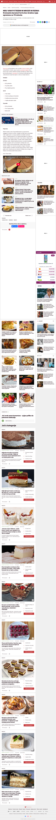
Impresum (11, 813)
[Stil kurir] (43, 811)
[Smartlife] (40, 811)
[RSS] (31, 816)
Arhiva (45, 813)
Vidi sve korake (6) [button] (28, 613)
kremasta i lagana (24, 70)
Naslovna (4, 7)
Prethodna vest (8, 215)
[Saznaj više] (53, 183)
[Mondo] (10, 811)
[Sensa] (31, 811)
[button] (32, 22)
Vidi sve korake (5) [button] (28, 461)
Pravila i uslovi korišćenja (17, 813)
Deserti (9, 7)
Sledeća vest (28, 215)
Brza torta (5, 68)
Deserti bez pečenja (15, 7)
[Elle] (35, 811)
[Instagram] (28, 816)
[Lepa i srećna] (27, 811)
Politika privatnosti (36, 813)
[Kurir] (14, 811)
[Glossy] (46, 811)
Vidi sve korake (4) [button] (28, 725)
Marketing (42, 813)
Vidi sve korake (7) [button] (28, 499)
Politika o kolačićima (29, 813)
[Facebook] (25, 816)
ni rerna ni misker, (25, 68)
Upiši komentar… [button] (8, 420)
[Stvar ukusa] (4, 1)
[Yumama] (23, 811)
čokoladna (14, 73)
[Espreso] (18, 811)
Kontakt (24, 813)
